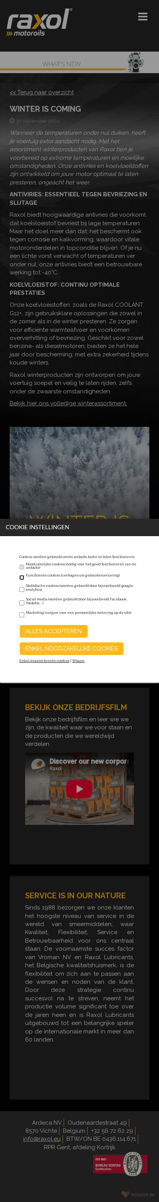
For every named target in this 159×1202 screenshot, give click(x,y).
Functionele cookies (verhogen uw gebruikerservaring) (73, 575)
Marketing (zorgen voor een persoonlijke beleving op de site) (78, 613)
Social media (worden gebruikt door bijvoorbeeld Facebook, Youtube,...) (76, 601)
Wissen (78, 661)
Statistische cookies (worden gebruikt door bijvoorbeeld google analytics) (79, 588)
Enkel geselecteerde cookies (44, 661)
